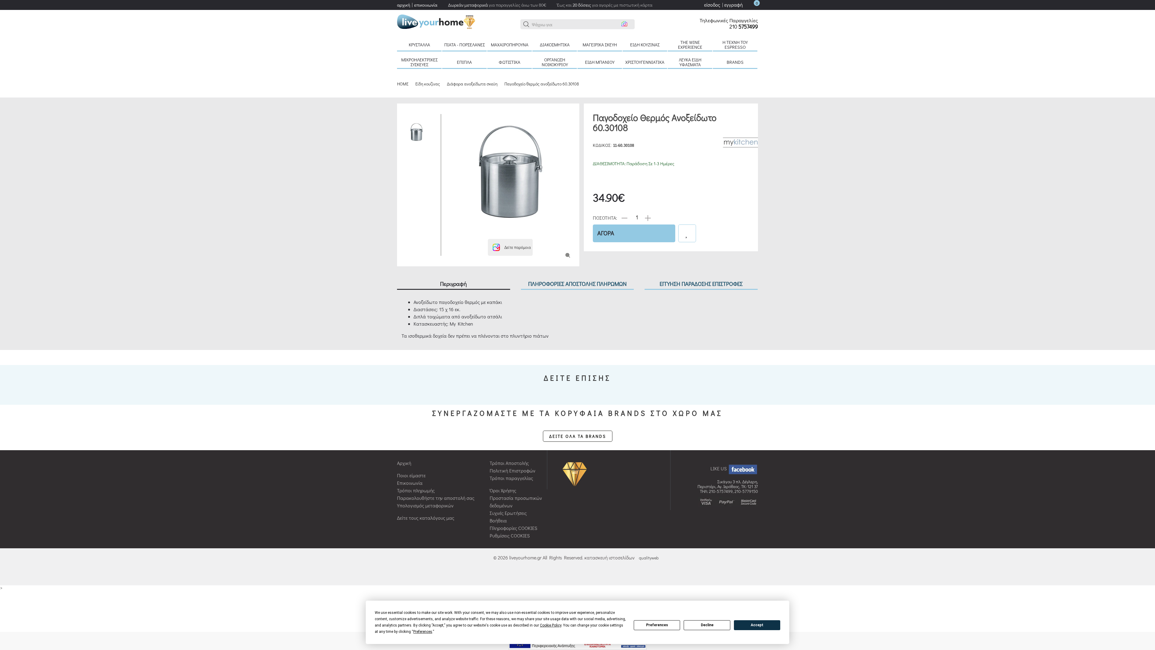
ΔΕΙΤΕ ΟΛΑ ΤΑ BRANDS (577, 436)
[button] (526, 24)
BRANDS (735, 62)
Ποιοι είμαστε (411, 475)
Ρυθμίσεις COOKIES (510, 535)
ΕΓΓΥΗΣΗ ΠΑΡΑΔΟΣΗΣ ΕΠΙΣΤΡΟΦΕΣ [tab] (701, 283)
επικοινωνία (425, 5)
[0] (750, 5)
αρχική (403, 5)
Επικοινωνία (410, 483)
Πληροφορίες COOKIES (513, 528)
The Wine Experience (690, 44)
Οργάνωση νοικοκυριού (555, 62)
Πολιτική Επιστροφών (512, 470)
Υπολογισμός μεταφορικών (425, 505)
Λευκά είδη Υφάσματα (690, 62)
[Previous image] (450, 117)
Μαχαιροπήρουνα (509, 45)
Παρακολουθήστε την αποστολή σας (435, 498)
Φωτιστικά (509, 62)
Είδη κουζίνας (645, 45)
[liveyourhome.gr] (436, 21)
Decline (707, 625)
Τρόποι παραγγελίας (511, 478)
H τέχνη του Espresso (735, 44)
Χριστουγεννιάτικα (644, 62)
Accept (757, 625)
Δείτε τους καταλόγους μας (425, 518)
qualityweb (649, 558)
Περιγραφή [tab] (453, 283)
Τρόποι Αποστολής (509, 463)
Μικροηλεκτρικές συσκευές (419, 62)
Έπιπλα (464, 62)
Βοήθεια (498, 520)
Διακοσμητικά (555, 45)
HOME (402, 84)
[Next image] (450, 231)
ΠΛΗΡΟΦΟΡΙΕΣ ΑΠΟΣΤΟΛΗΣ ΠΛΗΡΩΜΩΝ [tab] (577, 283)
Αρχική (404, 463)
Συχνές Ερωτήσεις (508, 513)
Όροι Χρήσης (503, 490)
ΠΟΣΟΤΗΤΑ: (605, 217)
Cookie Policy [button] (550, 625)
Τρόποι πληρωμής (416, 490)
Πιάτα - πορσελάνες (464, 45)
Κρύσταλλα (419, 45)
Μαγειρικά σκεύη (600, 45)
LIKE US (719, 468)
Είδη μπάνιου (599, 62)
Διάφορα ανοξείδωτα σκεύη (472, 84)
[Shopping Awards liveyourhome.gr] (576, 473)
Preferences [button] (422, 632)
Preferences (657, 625)
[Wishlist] (687, 233)
